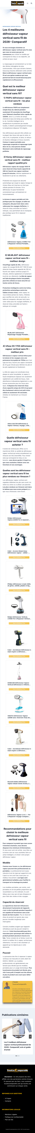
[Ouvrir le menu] (27, 3)
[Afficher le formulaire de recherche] (31, 3)
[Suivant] (30, 1037)
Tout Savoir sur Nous (26, 1001)
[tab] (16, 1055)
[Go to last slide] (4, 1037)
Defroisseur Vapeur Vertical (12, 26)
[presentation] (17, 1029)
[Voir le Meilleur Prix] (19, 248)
